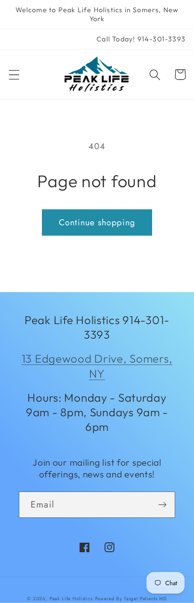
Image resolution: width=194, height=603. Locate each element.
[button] (14, 74)
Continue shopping (97, 222)
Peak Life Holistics (71, 598)
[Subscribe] (162, 505)
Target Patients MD (145, 598)
